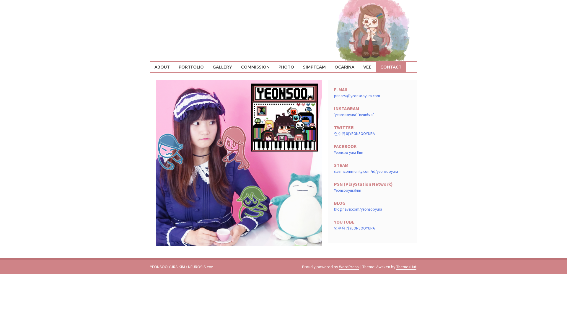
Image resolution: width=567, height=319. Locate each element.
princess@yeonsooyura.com (357, 95)
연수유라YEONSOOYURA (354, 133)
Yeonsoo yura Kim (348, 152)
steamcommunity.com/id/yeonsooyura (366, 171)
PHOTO (286, 66)
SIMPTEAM (314, 66)
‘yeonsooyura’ (345, 114)
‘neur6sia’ (366, 114)
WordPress (349, 266)
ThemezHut (406, 266)
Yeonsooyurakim (347, 190)
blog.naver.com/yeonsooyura (358, 209)
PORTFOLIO (191, 66)
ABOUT (162, 66)
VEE (367, 66)
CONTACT (391, 66)
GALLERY (222, 66)
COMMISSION (255, 66)
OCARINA (344, 66)
